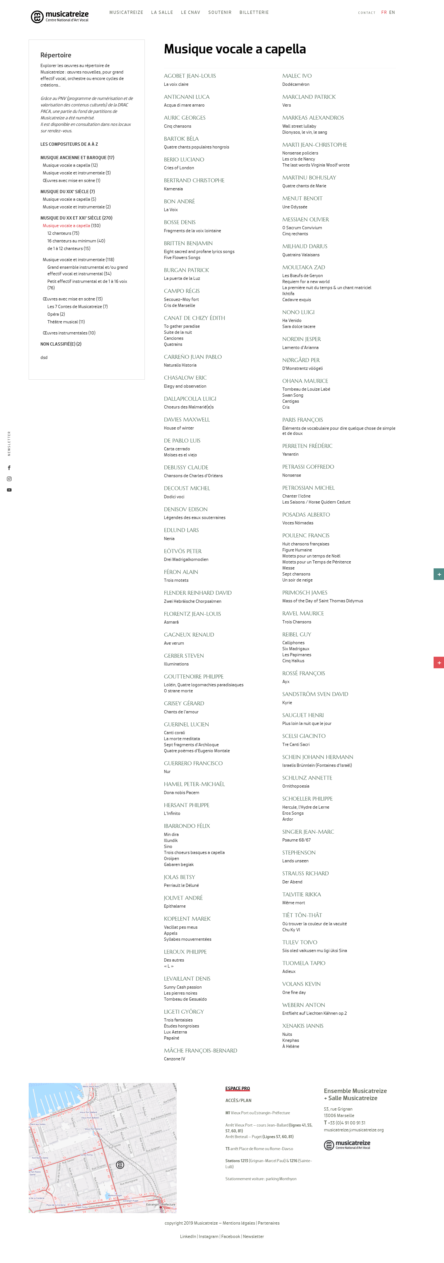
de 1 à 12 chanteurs (65, 248)
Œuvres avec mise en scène (69, 180)
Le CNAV (190, 12)
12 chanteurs (59, 233)
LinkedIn (188, 1236)
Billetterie (254, 12)
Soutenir (220, 12)
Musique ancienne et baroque (73, 158)
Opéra (53, 314)
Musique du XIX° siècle (64, 192)
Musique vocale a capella (66, 165)
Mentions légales (239, 1223)
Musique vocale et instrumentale (74, 173)
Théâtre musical (62, 322)
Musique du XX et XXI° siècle (70, 218)
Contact (367, 13)
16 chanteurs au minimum (71, 241)
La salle (162, 12)
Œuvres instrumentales (65, 333)
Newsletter (9, 443)
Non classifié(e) (57, 344)
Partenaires (269, 1223)
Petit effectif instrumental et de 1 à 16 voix (87, 281)
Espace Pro (237, 1088)
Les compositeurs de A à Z (69, 144)
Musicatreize (126, 12)
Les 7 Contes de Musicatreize (74, 307)
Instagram (209, 1236)
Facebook (230, 1236)
